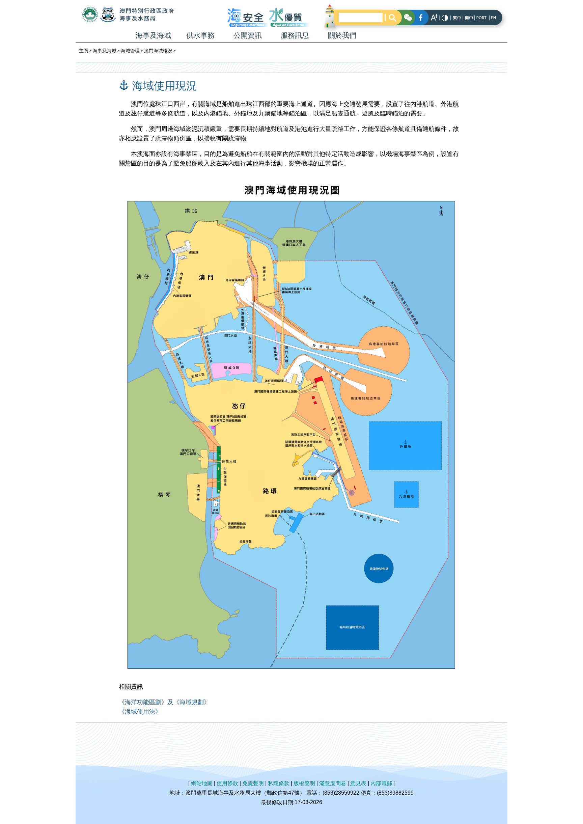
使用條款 (227, 783)
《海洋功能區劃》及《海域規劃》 (164, 702)
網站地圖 (202, 783)
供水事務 (200, 35)
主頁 (83, 50)
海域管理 (130, 50)
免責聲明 (253, 783)
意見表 (358, 783)
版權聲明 (304, 783)
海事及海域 (153, 35)
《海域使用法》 (140, 711)
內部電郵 (381, 783)
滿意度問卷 (332, 783)
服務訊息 (295, 35)
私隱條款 (278, 783)
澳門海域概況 (158, 50)
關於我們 (342, 35)
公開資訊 (247, 35)
